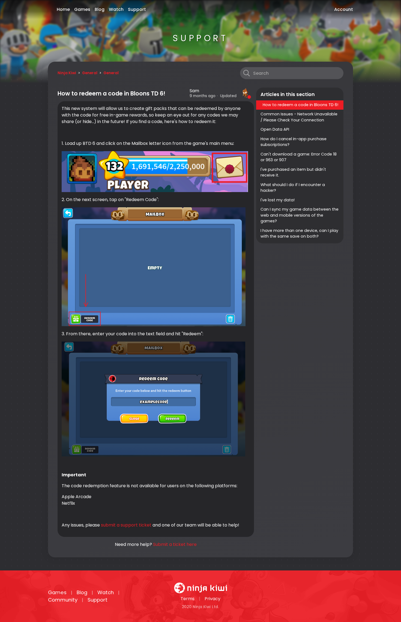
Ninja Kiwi (67, 73)
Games (82, 9)
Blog (99, 9)
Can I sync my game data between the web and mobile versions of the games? (300, 215)
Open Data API (275, 129)
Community (62, 599)
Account (343, 9)
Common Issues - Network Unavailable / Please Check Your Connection (299, 117)
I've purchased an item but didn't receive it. (293, 172)
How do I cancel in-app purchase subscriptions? (294, 142)
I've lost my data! (278, 200)
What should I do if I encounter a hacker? (293, 187)
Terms (187, 599)
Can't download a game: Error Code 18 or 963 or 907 (299, 157)
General (89, 73)
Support (137, 9)
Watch (116, 9)
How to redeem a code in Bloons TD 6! (300, 104)
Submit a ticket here (175, 544)
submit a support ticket (126, 525)
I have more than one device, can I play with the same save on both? (299, 233)
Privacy (212, 599)
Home (63, 9)
